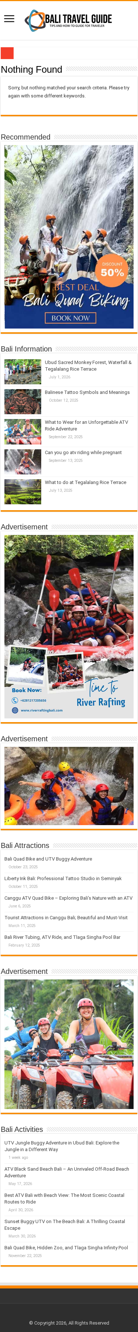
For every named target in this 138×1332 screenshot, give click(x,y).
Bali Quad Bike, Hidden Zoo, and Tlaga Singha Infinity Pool (66, 1247)
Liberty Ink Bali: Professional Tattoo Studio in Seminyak (63, 878)
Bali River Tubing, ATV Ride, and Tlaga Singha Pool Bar (62, 937)
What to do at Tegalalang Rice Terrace (85, 482)
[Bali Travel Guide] (69, 19)
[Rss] (69, 1314)
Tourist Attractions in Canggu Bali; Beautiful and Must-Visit (66, 917)
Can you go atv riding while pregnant (83, 452)
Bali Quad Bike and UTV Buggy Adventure (48, 859)
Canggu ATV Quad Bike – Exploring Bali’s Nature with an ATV (68, 898)
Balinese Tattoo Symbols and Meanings (87, 392)
